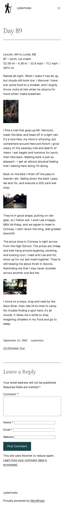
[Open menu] (59, 8)
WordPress (37, 500)
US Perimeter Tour (14, 348)
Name (8, 422)
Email (7, 429)
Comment (10, 394)
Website (8, 437)
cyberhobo (24, 8)
